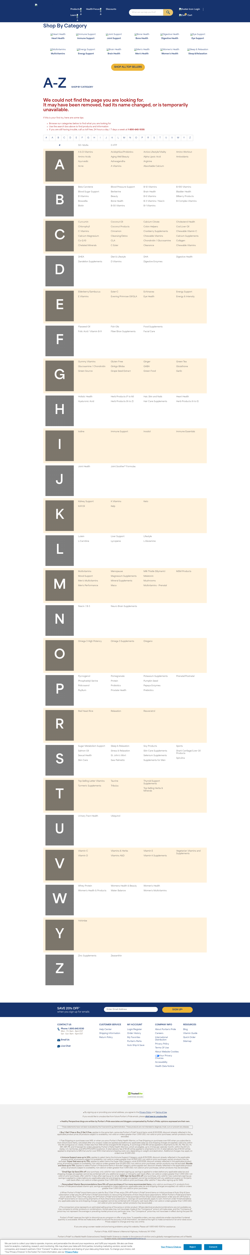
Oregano (148, 641)
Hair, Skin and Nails (153, 397)
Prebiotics (149, 690)
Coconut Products (120, 227)
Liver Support (117, 536)
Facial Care (149, 332)
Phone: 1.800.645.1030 (72, 1029)
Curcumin (83, 222)
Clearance (149, 245)
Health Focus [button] (93, 9)
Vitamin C (83, 851)
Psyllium (82, 690)
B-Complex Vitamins (186, 201)
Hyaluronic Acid (86, 401)
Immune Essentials (185, 432)
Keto (146, 501)
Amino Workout (184, 152)
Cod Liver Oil (182, 227)
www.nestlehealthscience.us (133, 1239)
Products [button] (75, 9)
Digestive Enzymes (153, 262)
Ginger (147, 362)
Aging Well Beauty (120, 157)
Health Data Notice (164, 1066)
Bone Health (117, 201)
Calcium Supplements (187, 236)
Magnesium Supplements (124, 576)
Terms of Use (161, 1112)
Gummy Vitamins (86, 362)
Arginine (148, 161)
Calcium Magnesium (88, 236)
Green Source (85, 371)
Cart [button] (188, 15)
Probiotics (116, 686)
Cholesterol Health (185, 222)
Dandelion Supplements (90, 262)
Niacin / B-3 (84, 606)
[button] (113, 1096)
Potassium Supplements (156, 676)
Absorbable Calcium (154, 166)
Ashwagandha (118, 161)
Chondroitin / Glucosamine (157, 241)
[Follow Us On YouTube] (131, 1076)
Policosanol (83, 686)
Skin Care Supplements (155, 751)
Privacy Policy (162, 1044)
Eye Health (149, 297)
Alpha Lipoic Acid (152, 157)
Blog (185, 1029)
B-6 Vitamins (150, 196)
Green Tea (181, 362)
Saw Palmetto (118, 760)
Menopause (117, 571)
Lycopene (116, 541)
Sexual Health (85, 756)
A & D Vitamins (85, 152)
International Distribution (161, 1038)
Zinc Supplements (87, 956)
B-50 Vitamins (118, 206)
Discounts (111, 9)
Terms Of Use (162, 1048)
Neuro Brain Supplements (124, 606)
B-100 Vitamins (183, 187)
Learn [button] (73, 15)
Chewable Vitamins (153, 236)
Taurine (114, 781)
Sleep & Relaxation (120, 746)
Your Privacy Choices (163, 1057)
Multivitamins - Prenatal (155, 586)
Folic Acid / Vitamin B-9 (90, 332)
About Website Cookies (167, 1052)
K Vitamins (116, 501)
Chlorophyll (84, 227)
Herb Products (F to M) (122, 397)
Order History (134, 1033)
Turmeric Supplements (89, 786)
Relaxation (116, 711)
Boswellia (83, 201)
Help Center (105, 1029)
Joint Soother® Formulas (123, 467)
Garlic (179, 371)
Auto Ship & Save (135, 1045)
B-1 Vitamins (150, 206)
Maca (113, 586)
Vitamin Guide (190, 1033)
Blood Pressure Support (123, 187)
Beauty (114, 196)
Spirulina (180, 758)
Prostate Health (118, 690)
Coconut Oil (117, 222)
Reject (193, 1247)
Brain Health (150, 192)
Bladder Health (183, 192)
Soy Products (150, 746)
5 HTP (114, 145)
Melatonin (149, 576)
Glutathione (182, 366)
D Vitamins (116, 262)
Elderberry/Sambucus (89, 292)
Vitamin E (148, 851)
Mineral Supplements (121, 581)
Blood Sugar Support (88, 192)
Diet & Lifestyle (118, 257)
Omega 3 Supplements (122, 641)
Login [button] (197, 9)
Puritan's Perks (134, 1041)
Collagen (180, 241)
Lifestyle (148, 536)
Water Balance (118, 891)
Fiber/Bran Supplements (123, 332)
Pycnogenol (84, 676)
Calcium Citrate (151, 222)
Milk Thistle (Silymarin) (154, 571)
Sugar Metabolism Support (91, 746)
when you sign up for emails (73, 1010)
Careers (159, 1033)
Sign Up (177, 1009)
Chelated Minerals (87, 245)
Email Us (65, 1040)
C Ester (114, 245)
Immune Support (119, 432)
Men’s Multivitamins (88, 581)
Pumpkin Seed (151, 681)
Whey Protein (85, 886)
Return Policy (106, 1037)
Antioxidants (182, 157)
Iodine (81, 432)
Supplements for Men (155, 760)
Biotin (81, 206)
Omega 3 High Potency (90, 641)
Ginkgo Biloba (118, 366)
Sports (179, 746)
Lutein (81, 536)
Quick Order (189, 1037)
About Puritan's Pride (165, 1029)
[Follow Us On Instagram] (124, 1076)
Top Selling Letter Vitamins (91, 781)
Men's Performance (88, 586)
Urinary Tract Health (88, 816)
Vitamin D (83, 856)
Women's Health (152, 886)
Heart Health (182, 397)
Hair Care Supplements (155, 401)
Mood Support (85, 576)
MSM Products (183, 571)
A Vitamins (116, 166)
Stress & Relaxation (120, 751)
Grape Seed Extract (121, 371)
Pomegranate (118, 676)
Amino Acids (84, 157)
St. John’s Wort (118, 756)
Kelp (113, 506)
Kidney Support (86, 501)
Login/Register (134, 1029)
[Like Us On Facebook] (117, 1076)
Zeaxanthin (116, 956)
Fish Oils (115, 327)
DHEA (81, 257)
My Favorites (133, 1037)
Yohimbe (82, 921)
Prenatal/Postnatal (185, 676)
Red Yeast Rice (85, 711)
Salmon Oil (83, 751)
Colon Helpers (151, 227)
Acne (80, 166)
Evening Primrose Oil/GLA (124, 297)
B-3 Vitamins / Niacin (154, 201)
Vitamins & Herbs (119, 851)
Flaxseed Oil (84, 327)
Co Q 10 (82, 241)
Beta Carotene (85, 187)
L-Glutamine (150, 541)
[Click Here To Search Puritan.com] (168, 12)
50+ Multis (83, 145)
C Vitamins (83, 231)
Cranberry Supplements (156, 231)
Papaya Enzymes (152, 686)
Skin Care (83, 760)
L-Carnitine (83, 541)
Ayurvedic (83, 161)
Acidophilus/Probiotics (122, 152)
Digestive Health (184, 257)
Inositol (147, 432)
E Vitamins (83, 297)
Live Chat (66, 1046)
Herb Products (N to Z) (122, 401)
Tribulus (114, 786)
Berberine (116, 192)
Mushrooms (150, 581)
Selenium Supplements (155, 756)
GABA (147, 366)
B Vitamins (83, 196)
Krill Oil (81, 506)
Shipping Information (109, 1033)
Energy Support (184, 292)
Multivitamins (84, 571)
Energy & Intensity (185, 297)
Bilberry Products (185, 196)
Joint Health (84, 467)
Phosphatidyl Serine (88, 681)
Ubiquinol (115, 816)
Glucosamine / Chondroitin (91, 366)
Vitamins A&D (117, 856)
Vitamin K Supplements (155, 856)
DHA (146, 257)
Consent (213, 1247)
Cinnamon (116, 231)
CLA (113, 241)
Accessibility (161, 1062)
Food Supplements (153, 327)
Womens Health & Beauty (124, 886)
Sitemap (187, 1041)
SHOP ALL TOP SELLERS (128, 67)
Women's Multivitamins (155, 891)
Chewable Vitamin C (186, 231)
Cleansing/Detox (119, 236)
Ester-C (114, 292)
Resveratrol (149, 711)
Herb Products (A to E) (187, 401)
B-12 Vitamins (150, 187)
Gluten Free (117, 362)
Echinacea (149, 292)
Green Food (150, 371)
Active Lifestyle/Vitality (155, 152)
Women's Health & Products (92, 891)
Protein (114, 681)
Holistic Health (85, 397)
